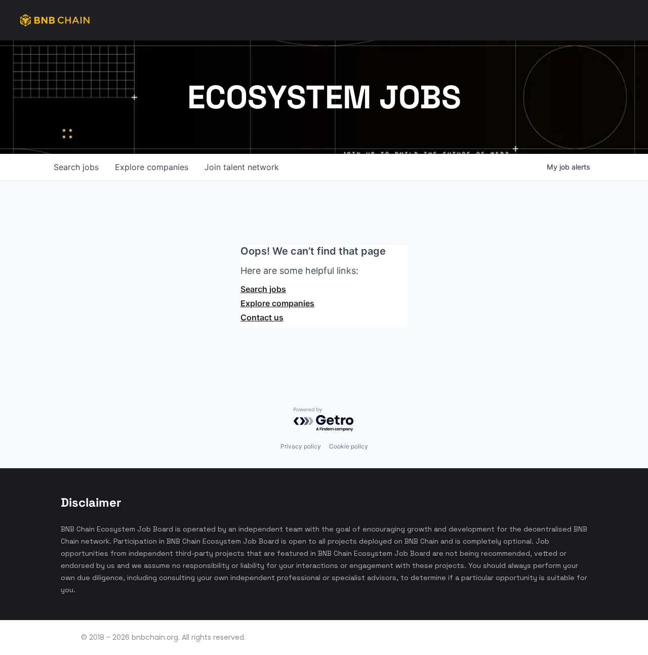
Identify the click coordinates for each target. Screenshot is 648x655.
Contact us (262, 317)
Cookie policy (348, 446)
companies (151, 167)
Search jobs (263, 289)
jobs (76, 167)
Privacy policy (300, 446)
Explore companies (277, 303)
